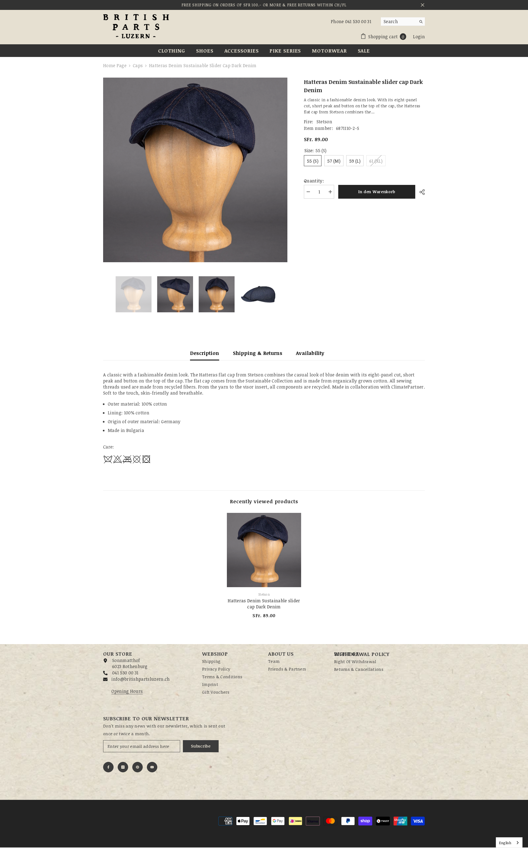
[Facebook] (108, 767)
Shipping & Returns (257, 353)
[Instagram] (123, 767)
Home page (115, 65)
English (505, 842)
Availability (310, 353)
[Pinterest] (137, 767)
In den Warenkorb (376, 191)
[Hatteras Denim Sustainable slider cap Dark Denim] (264, 550)
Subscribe (200, 746)
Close (422, 5)
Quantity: (314, 181)
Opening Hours (127, 691)
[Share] (420, 192)
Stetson (324, 122)
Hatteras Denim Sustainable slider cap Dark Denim (264, 604)
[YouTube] (152, 767)
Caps (138, 65)
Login (419, 37)
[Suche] (403, 21)
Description (204, 353)
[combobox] (398, 21)
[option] (195, 170)
